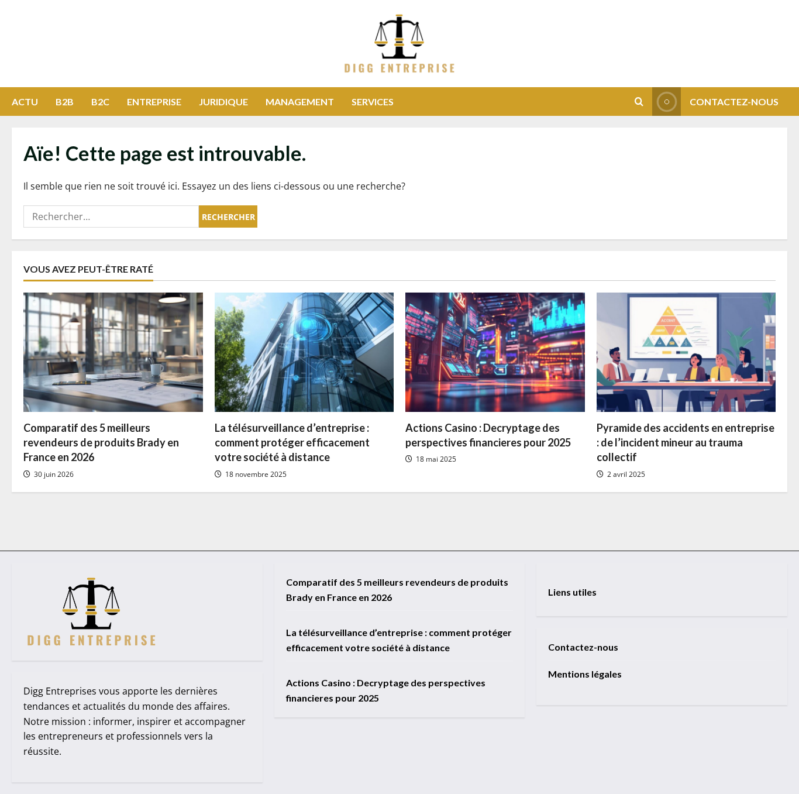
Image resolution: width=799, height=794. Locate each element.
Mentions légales (585, 673)
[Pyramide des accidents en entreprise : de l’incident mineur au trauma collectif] (686, 352)
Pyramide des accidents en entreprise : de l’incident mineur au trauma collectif (685, 442)
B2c (100, 101)
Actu (25, 101)
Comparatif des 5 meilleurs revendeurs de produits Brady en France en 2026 (101, 442)
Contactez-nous (734, 101)
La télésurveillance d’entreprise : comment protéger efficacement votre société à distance (292, 442)
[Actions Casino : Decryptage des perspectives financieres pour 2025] (495, 352)
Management (300, 101)
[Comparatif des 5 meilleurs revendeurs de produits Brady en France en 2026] (113, 352)
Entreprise (154, 101)
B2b (65, 101)
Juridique (223, 101)
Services (373, 101)
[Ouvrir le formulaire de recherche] (639, 101)
